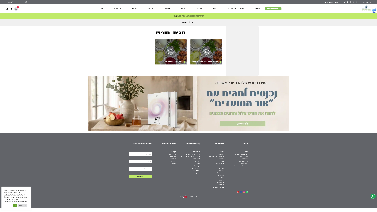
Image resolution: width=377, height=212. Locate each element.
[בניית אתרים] (186, 196)
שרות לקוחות (172, 154)
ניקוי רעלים (196, 166)
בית (193, 22)
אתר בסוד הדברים (218, 187)
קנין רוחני (173, 156)
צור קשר (199, 9)
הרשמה (222, 152)
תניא (198, 163)
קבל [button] (15, 205)
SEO (196, 197)
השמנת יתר (196, 170)
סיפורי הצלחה (220, 173)
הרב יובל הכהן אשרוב (241, 154)
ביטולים (173, 161)
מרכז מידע (117, 9)
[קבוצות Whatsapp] (356, 2)
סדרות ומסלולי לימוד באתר (235, 9)
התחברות (221, 154)
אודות (246, 152)
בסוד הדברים (244, 156)
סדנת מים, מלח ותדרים (193, 154)
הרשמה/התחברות (273, 9)
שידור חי (151, 9)
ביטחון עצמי (196, 173)
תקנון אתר (173, 152)
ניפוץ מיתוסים (220, 163)
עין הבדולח (196, 152)
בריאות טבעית (244, 159)
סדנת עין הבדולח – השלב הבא (190, 156)
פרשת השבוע (196, 168)
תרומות (183, 9)
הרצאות (257, 9)
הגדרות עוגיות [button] (22, 205)
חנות (214, 9)
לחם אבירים (196, 159)
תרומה (222, 178)
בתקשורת (221, 175)
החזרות (174, 163)
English (134, 9)
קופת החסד (220, 182)
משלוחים (173, 159)
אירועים (167, 9)
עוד (102, 9)
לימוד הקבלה (244, 163)
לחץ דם (197, 161)
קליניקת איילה (243, 161)
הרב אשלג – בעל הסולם (240, 166)
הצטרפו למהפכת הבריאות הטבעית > (188, 16)
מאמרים (221, 170)
